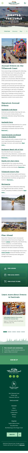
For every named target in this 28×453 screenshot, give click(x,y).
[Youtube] (17, 376)
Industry (12, 434)
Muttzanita (5, 184)
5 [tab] (23, 331)
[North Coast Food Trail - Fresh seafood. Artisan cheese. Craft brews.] (14, 385)
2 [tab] (9, 331)
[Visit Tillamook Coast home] (14, 371)
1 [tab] (5, 331)
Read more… (4, 118)
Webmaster (22, 445)
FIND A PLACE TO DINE (14, 281)
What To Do (15, 12)
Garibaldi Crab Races (9, 109)
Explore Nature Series (14, 423)
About (14, 408)
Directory (14, 31)
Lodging (8, 242)
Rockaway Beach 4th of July (12, 149)
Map (21, 31)
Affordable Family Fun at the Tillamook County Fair (13, 318)
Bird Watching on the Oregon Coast (14, 428)
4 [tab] (18, 331)
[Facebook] (10, 376)
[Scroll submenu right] (27, 31)
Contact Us (14, 410)
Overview (7, 31)
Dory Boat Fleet (14, 425)
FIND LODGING (12, 268)
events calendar (5, 252)
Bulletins (14, 414)
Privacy (14, 417)
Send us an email (14, 400)
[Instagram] (14, 376)
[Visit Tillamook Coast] (14, 3)
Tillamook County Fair (10, 172)
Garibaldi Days (7, 122)
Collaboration (14, 412)
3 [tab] (14, 331)
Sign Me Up (14, 360)
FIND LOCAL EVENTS (13, 275)
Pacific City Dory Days (10, 161)
